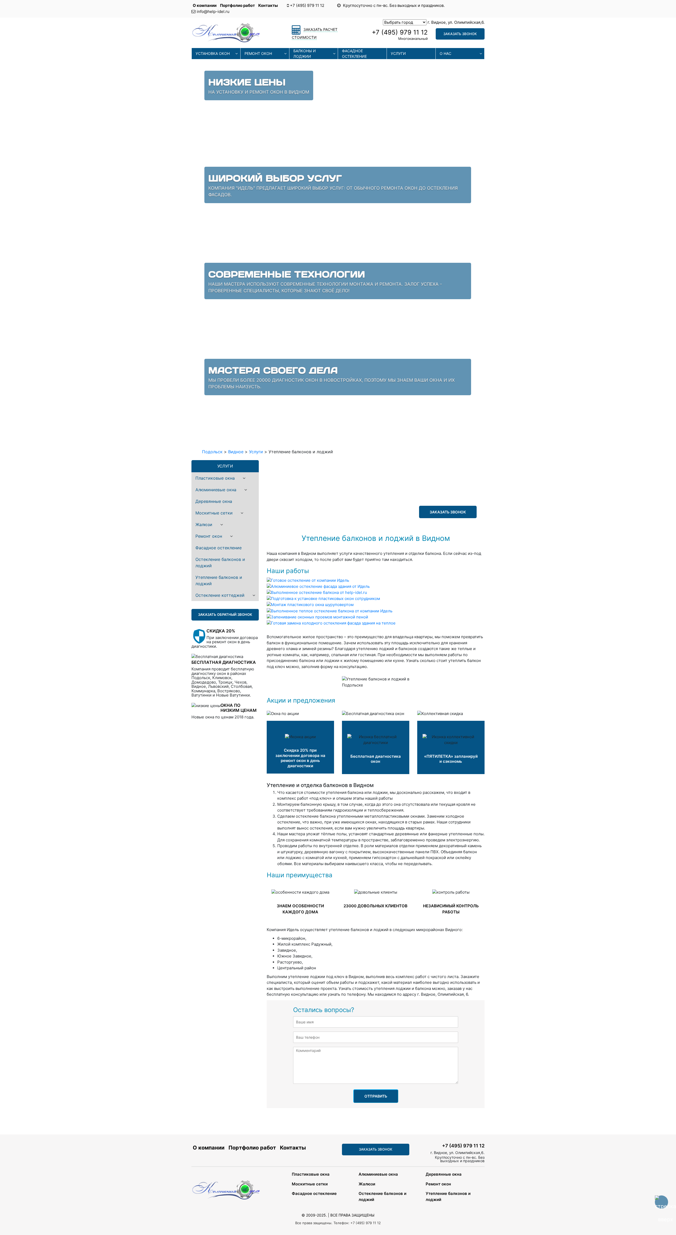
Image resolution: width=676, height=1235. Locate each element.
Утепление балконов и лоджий (218, 580)
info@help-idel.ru (213, 11)
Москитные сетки (214, 513)
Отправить (375, 1096)
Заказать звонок (460, 34)
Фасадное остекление (354, 54)
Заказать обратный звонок (225, 614)
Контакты (268, 5)
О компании (205, 5)
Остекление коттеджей (220, 595)
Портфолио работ (238, 5)
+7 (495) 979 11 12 (307, 5)
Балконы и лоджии (304, 54)
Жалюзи (203, 524)
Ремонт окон (258, 53)
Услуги (398, 53)
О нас (445, 53)
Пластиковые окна (215, 478)
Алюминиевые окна (215, 489)
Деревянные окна (213, 501)
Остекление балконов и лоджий (220, 562)
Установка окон (213, 53)
